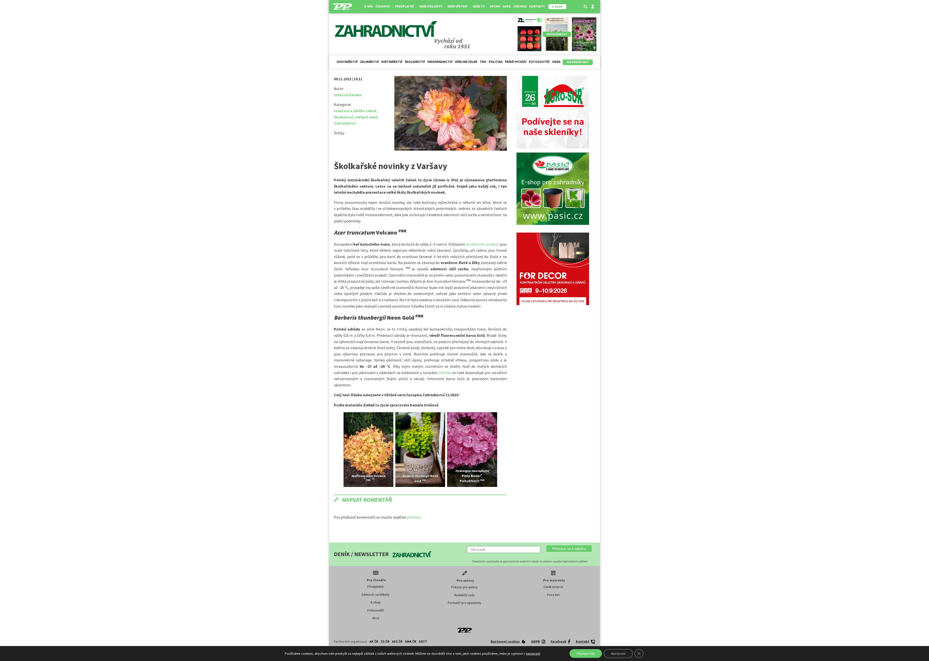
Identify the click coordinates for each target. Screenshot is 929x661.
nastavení (533, 653)
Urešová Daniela (347, 94)
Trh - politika (491, 62)
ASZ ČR (397, 641)
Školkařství (415, 62)
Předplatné (375, 586)
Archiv (495, 6)
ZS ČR (385, 641)
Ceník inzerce (553, 587)
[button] (569, 548)
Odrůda (445, 372)
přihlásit (414, 517)
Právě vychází (515, 62)
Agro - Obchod (515, 6)
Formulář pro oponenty (464, 603)
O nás (368, 6)
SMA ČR (410, 641)
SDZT (423, 641)
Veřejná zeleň (466, 62)
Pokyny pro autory (464, 587)
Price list (553, 595)
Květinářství (391, 62)
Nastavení (618, 653)
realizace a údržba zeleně (355, 110)
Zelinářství (369, 62)
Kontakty (537, 6)
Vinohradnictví (439, 62)
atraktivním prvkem (482, 244)
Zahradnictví (345, 123)
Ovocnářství (347, 62)
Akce (375, 618)
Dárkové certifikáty (376, 594)
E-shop (376, 602)
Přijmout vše (586, 653)
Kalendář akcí (578, 62)
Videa (556, 62)
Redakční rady (464, 595)
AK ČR (373, 641)
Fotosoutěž (539, 62)
